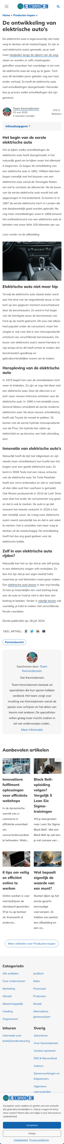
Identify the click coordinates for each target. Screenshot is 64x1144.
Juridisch (38, 973)
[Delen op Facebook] (26, 631)
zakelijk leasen (47, 600)
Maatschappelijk (13, 1003)
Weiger (32, 1133)
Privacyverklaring (39, 1140)
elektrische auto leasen (22, 584)
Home (6, 15)
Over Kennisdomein (46, 1043)
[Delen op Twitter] (32, 631)
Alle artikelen (11, 973)
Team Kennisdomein (26, 108)
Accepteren (32, 1125)
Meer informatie (32, 729)
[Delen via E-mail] (44, 631)
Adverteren (41, 1035)
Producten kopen (24, 15)
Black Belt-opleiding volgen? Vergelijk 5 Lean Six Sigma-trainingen (43, 795)
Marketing (9, 988)
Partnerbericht (14, 642)
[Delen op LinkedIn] (38, 631)
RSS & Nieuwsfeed (45, 1058)
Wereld (7, 996)
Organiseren (10, 1019)
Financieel (39, 988)
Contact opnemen (45, 1050)
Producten (39, 996)
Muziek (37, 1003)
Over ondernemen (14, 981)
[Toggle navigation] (7, 6)
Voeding (8, 1011)
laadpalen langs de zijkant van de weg (34, 55)
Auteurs (38, 1066)
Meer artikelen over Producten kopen (31, 943)
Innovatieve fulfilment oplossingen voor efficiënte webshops (15, 790)
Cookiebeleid (21, 1140)
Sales (36, 981)
